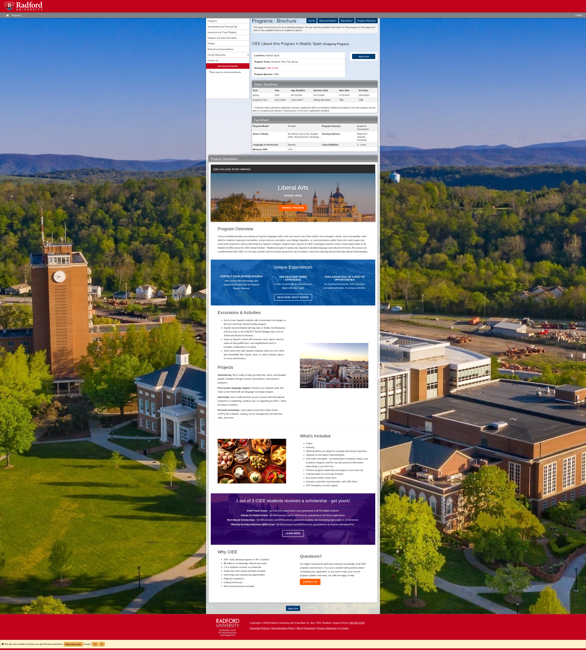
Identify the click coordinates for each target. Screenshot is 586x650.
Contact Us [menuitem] (213, 60)
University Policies (260, 628)
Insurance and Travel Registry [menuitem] (222, 32)
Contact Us (310, 582)
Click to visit (272, 67)
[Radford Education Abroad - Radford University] (293, 6)
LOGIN (578, 15)
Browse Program (293, 208)
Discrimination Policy (282, 628)
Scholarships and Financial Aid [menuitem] (222, 26)
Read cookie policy (73, 644)
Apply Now (364, 56)
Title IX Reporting (305, 628)
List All (311, 20)
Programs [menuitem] (212, 20)
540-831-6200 (357, 623)
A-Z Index (343, 628)
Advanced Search (327, 20)
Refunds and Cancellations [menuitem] (220, 49)
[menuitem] (227, 81)
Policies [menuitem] (211, 43)
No (102, 644)
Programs (16, 15)
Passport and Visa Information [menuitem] (222, 37)
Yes (95, 644)
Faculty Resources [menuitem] (217, 54)
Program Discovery (366, 20)
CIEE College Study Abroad (231, 169)
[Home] (227, 627)
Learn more (293, 533)
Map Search (347, 20)
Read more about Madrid (293, 297)
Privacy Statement (326, 628)
